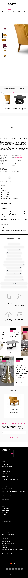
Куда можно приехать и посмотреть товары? (14, 246)
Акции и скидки (5, 512)
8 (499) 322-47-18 (7, 472)
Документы (4, 545)
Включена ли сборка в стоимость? (14, 252)
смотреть (4, 350)
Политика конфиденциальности (9, 551)
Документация (15, 177)
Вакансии (4, 556)
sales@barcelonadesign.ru (7, 466)
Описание (14, 119)
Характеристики (14, 123)
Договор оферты (6, 541)
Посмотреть (22, 155)
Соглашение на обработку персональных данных (13, 549)
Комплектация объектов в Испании (10, 530)
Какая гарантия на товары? (14, 249)
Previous (1, 39)
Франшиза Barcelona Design (8, 534)
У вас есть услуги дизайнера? (14, 255)
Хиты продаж (5, 514)
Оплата (3, 502)
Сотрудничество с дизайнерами (9, 523)
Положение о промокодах (8, 543)
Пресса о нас (5, 547)
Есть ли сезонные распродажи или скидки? (14, 279)
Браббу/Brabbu (18, 157)
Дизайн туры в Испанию (7, 528)
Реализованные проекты (7, 525)
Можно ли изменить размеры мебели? (14, 276)
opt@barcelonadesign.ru (7, 473)
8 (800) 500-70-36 (14, 1)
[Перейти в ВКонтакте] (6, 569)
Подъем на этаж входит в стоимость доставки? (14, 261)
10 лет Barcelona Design (7, 553)
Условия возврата (6, 508)
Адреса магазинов (6, 510)
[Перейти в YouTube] (16, 569)
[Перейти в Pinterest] (12, 569)
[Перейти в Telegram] (19, 569)
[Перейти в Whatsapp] (9, 569)
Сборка (3, 506)
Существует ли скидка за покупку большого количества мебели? (14, 283)
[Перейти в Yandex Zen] (22, 569)
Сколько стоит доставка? (14, 243)
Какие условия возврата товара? (14, 267)
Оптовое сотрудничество (8, 532)
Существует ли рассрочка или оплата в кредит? (14, 264)
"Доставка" (24, 200)
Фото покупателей (6, 516)
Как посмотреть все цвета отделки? (14, 258)
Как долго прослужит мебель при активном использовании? (14, 286)
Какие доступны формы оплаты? (14, 273)
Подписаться (14, 438)
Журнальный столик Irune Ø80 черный (20, 109)
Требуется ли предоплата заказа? (14, 270)
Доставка (14, 127)
